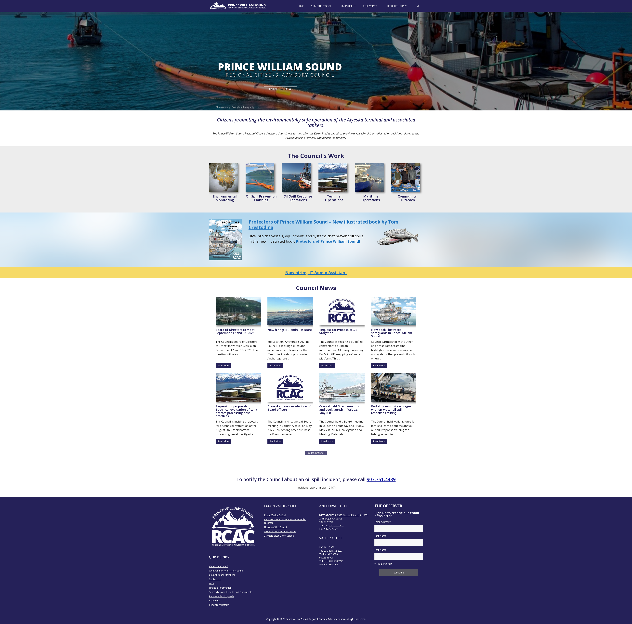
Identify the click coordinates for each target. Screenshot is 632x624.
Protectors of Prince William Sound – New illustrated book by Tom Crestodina (323, 224)
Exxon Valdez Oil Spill (275, 515)
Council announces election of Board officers (289, 408)
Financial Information (220, 587)
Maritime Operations (371, 198)
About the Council (218, 566)
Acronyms (214, 600)
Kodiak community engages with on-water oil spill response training (391, 409)
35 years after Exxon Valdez (279, 535)
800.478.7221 (336, 525)
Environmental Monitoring (225, 198)
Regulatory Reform (219, 604)
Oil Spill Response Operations (298, 198)
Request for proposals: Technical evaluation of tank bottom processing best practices (236, 411)
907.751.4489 (381, 479)
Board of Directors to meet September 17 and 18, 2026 (235, 331)
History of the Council (275, 527)
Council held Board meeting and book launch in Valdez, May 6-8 (339, 409)
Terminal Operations (334, 198)
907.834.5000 (326, 557)
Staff (211, 583)
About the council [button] (321, 5)
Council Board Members (222, 574)
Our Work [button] (347, 5)
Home (301, 5)
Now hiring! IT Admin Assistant (289, 330)
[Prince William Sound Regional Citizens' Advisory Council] (237, 6)
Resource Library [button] (397, 5)
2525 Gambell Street (348, 515)
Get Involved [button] (370, 5)
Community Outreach (407, 198)
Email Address (382, 521)
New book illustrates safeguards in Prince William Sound (391, 333)
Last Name (380, 549)
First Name (380, 535)
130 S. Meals (326, 550)
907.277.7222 (326, 522)
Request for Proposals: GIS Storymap (338, 331)
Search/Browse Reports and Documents (230, 592)
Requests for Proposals (221, 596)
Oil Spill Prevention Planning (261, 198)
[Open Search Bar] (418, 6)
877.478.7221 (336, 561)
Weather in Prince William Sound (226, 570)
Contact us (215, 579)
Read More (223, 365)
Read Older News (315, 452)
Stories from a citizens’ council (280, 531)
